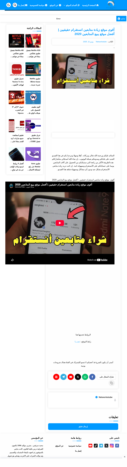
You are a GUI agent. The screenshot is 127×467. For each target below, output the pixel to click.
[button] (8, 5)
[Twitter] (78, 377)
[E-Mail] (71, 377)
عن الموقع (59, 446)
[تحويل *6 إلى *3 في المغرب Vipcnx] (16, 97)
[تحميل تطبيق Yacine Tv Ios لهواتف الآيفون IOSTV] (16, 69)
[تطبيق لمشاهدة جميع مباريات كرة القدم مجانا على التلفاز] (16, 126)
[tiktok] (96, 445)
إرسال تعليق (83, 426)
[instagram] (112, 445)
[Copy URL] (112, 383)
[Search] (15, 5)
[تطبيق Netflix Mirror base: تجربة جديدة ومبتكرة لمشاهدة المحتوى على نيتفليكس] (33, 69)
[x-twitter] (106, 445)
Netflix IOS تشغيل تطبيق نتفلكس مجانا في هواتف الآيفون (33, 53)
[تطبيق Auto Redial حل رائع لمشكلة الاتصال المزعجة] (33, 154)
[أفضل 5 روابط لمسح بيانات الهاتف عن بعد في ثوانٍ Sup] (16, 154)
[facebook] (117, 445)
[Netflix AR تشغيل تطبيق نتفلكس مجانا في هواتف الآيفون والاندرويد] (16, 41)
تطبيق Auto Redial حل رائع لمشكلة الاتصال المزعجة (34, 167)
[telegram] (101, 445)
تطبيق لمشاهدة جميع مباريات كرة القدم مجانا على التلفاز (17, 138)
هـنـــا (77, 342)
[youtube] (90, 445)
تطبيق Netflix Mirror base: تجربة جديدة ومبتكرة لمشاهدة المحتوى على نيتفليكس (34, 82)
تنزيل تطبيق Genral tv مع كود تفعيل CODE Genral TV (33, 138)
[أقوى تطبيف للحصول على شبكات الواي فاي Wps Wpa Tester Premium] (33, 97)
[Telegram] (64, 377)
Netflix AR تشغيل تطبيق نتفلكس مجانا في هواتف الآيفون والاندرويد (17, 53)
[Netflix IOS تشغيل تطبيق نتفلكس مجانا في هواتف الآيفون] (33, 41)
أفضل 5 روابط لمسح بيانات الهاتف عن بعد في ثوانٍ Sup (17, 167)
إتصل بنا (78, 451)
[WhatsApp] (85, 377)
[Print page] (56, 377)
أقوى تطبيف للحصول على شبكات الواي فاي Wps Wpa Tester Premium (33, 110)
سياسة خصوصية (74, 446)
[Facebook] (92, 377)
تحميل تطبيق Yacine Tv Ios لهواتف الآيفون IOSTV (18, 82)
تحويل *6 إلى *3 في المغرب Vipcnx (18, 110)
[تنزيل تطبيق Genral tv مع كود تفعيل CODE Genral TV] (33, 126)
